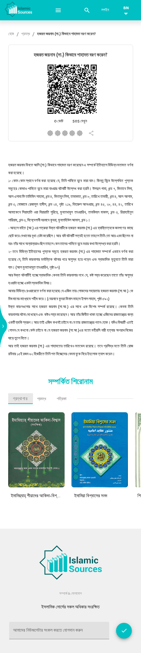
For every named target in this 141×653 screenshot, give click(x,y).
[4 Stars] (72, 133)
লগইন (105, 10)
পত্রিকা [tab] (62, 399)
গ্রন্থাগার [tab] (20, 398)
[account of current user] (58, 10)
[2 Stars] (57, 133)
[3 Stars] (65, 133)
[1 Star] (50, 133)
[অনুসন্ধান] (87, 10)
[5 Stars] (79, 133)
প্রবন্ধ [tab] (41, 399)
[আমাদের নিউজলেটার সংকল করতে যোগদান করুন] (124, 631)
